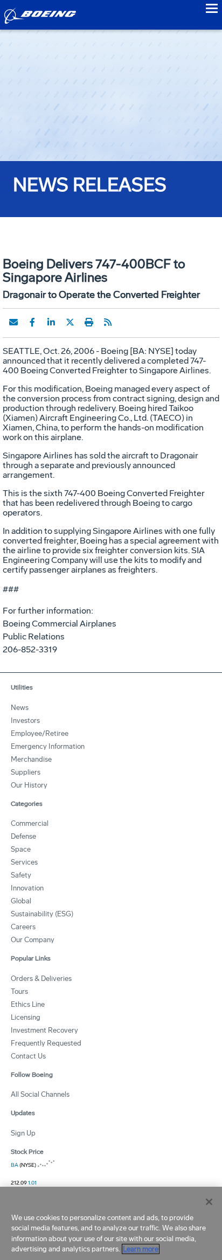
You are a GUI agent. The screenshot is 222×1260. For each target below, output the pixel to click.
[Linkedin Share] (51, 322)
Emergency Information (48, 746)
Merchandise (31, 759)
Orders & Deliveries (41, 978)
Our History (29, 785)
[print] (89, 322)
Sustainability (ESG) (42, 914)
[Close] (209, 1202)
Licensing (25, 1017)
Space (21, 849)
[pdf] (127, 322)
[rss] (108, 322)
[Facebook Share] (32, 322)
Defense (23, 836)
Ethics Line (28, 1004)
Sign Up (23, 1133)
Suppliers (25, 772)
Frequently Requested (46, 1043)
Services (24, 862)
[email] (13, 322)
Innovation (27, 888)
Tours (19, 991)
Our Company (32, 940)
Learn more (140, 1249)
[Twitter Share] (70, 322)
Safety (21, 875)
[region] (111, 1223)
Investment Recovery (44, 1030)
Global (21, 901)
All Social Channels (40, 1094)
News (20, 708)
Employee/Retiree (39, 733)
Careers (23, 927)
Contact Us (28, 1056)
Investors (25, 720)
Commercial (29, 823)
